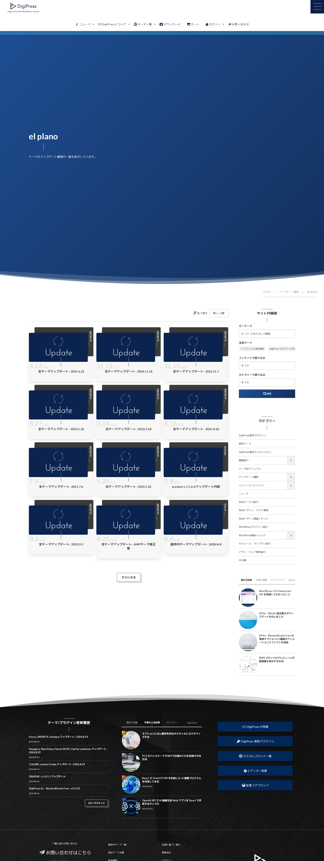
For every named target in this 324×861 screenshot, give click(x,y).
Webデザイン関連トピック (253, 518)
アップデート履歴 (249, 477)
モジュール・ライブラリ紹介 (255, 543)
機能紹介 (244, 460)
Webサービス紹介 (249, 502)
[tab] (246, 580)
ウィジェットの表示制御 (252, 348)
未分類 (242, 560)
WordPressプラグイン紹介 (253, 527)
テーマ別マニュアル (250, 468)
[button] (255, 727)
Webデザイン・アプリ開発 (253, 510)
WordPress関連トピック (252, 535)
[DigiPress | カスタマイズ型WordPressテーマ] (23, 6)
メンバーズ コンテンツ (251, 485)
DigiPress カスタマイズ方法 (282, 348)
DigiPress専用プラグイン (252, 435)
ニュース (244, 493)
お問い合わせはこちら (68, 852)
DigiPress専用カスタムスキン (255, 452)
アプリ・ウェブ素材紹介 (252, 552)
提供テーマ (245, 443)
